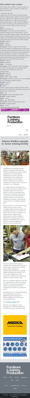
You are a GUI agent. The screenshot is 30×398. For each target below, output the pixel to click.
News (7, 149)
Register (26, 134)
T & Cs (6, 385)
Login (20, 134)
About (17, 380)
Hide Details (7, 107)
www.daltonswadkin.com (11, 302)
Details (2, 107)
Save (13, 107)
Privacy (23, 385)
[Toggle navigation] (27, 130)
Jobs (12, 380)
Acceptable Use (14, 385)
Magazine (24, 377)
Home (2, 149)
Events (17, 377)
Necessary (7, 13)
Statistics (4, 86)
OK (17, 107)
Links (15, 388)
